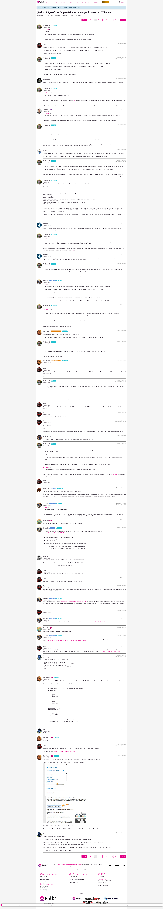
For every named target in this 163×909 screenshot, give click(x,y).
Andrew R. (47, 129)
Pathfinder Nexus (73, 876)
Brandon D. (46, 79)
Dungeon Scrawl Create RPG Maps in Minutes (104, 874)
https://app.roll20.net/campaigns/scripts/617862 (64, 751)
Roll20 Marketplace (44, 879)
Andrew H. (46, 25)
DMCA (71, 864)
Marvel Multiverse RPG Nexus (75, 881)
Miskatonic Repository (103, 885)
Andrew (46, 109)
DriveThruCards (43, 889)
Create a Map (101, 876)
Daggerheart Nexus (73, 878)
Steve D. (46, 280)
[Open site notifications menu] (119, 2)
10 (112, 20)
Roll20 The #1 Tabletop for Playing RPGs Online (49, 874)
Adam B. (46, 520)
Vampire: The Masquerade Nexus (76, 879)
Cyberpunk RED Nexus (74, 884)
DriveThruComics (44, 886)
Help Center (80, 864)
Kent (44, 656)
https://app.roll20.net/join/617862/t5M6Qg (110, 651)
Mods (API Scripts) (49, 15)
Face (44, 44)
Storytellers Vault (102, 887)
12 (118, 20)
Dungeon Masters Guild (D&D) (104, 881)
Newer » (123, 20)
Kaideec (45, 223)
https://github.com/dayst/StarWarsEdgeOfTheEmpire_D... (55, 533)
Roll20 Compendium (44, 881)
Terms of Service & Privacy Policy (64, 864)
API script (61, 399)
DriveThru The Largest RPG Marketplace (46, 883)
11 (115, 20)
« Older (84, 20)
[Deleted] (46, 488)
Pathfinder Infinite (102, 882)
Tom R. (45, 150)
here (137, 905)
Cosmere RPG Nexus (73, 882)
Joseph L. (46, 556)
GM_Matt (47, 29)
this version (115, 474)
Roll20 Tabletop (43, 876)
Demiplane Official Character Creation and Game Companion (80, 874)
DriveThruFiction (43, 887)
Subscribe (105, 2)
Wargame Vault (43, 891)
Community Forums (40, 15)
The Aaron (46, 331)
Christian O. (47, 436)
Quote (49, 27)
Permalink (45, 27)
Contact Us (75, 864)
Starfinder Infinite (102, 884)
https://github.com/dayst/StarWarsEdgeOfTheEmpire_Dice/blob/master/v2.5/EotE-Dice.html (65, 640)
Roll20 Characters (44, 878)
